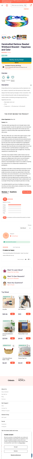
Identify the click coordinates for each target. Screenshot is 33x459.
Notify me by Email (17, 60)
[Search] (25, 5)
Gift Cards (4, 417)
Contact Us (4, 408)
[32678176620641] (28, 314)
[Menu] (2, 5)
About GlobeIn (5, 392)
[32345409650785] (28, 338)
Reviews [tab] (5, 192)
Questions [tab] (13, 192)
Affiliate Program (6, 410)
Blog (3, 396)
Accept (15, 447)
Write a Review (27, 192)
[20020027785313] (12, 363)
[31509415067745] (28, 363)
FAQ (3, 406)
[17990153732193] (12, 314)
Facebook (4, 424)
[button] (6, 52)
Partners (4, 399)
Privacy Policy (22, 443)
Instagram (4, 426)
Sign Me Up (4, 394)
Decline (16, 451)
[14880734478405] (12, 338)
